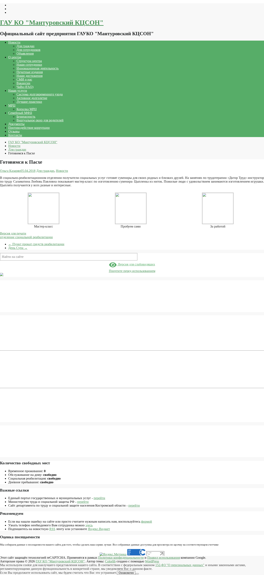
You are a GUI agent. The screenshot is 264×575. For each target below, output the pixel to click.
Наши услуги (17, 90)
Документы (16, 124)
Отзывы (14, 131)
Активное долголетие (31, 98)
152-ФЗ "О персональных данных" (179, 565)
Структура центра (29, 61)
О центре (14, 57)
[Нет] (137, 573)
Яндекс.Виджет (99, 529)
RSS (52, 529)
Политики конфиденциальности (121, 557)
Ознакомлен (126, 572)
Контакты (15, 135)
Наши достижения (29, 75)
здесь (89, 525)
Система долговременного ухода (39, 94)
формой (146, 521)
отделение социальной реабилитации (26, 237)
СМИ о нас (24, 79)
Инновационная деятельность (37, 68)
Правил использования (163, 557)
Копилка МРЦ (26, 109)
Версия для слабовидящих (136, 264)
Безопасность (25, 116)
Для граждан (25, 46)
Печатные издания (29, 72)
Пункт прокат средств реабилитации (36, 244)
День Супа (17, 248)
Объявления (25, 53)
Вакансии (23, 83)
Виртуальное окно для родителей (40, 120)
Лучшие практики (29, 101)
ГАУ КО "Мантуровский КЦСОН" (52, 22)
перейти (99, 498)
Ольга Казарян (10, 170)
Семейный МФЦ (20, 113)
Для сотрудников (28, 50)
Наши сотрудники (29, 64)
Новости (14, 42)
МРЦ (11, 105)
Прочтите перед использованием (132, 271)
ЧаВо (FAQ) (24, 87)
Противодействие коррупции (29, 127)
